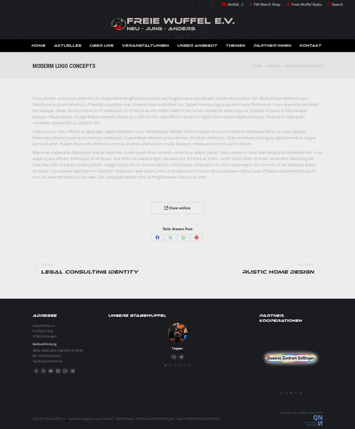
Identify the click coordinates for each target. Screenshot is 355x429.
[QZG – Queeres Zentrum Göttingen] (291, 387)
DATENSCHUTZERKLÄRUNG (155, 418)
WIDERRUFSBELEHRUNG (202, 418)
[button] (165, 365)
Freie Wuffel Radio (306, 4)
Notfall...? (235, 4)
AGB (180, 418)
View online (179, 207)
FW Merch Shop (267, 4)
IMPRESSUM (124, 418)
